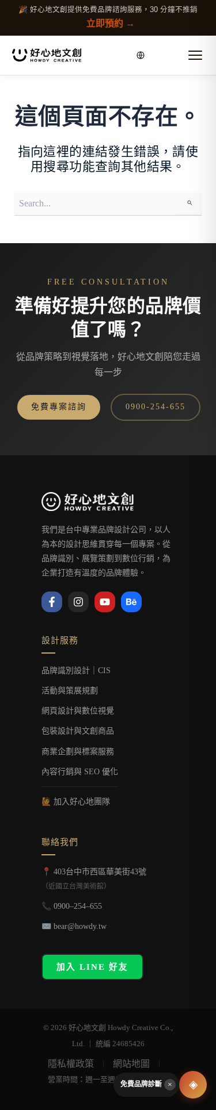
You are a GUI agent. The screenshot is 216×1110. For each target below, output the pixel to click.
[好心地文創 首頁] (46, 55)
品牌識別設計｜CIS (76, 670)
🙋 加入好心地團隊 (75, 801)
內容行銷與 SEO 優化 (79, 771)
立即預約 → (110, 23)
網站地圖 (131, 1064)
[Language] (140, 55)
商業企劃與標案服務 (77, 751)
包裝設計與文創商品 (77, 731)
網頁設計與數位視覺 (77, 710)
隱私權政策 (71, 1064)
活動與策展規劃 (69, 690)
